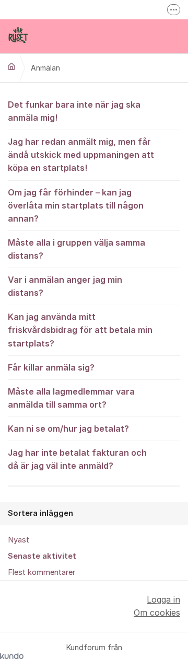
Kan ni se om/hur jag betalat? (68, 428)
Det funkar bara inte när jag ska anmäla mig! (74, 111)
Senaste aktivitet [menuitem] (42, 556)
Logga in (163, 599)
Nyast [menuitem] (18, 540)
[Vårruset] (11, 66)
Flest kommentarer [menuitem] (41, 572)
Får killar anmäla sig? (51, 367)
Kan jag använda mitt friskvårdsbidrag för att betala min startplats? (80, 329)
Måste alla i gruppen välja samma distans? (76, 249)
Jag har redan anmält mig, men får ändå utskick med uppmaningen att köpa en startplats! (81, 154)
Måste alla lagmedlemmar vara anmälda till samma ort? (71, 398)
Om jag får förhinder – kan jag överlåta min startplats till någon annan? (76, 205)
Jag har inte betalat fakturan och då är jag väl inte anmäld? (77, 459)
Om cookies (157, 612)
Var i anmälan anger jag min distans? (65, 286)
